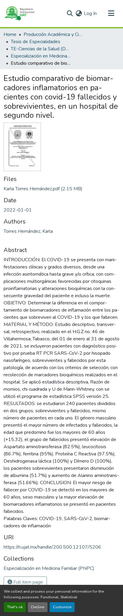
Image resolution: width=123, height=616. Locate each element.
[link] (61, 188)
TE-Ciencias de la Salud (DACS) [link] (40, 49)
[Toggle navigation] (111, 13)
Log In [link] (90, 13)
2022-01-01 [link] (18, 210)
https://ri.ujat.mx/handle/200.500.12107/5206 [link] (52, 547)
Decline (37, 607)
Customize (62, 607)
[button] (19, 13)
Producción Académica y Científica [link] (53, 34)
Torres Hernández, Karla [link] (28, 231)
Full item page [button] (27, 582)
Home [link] (10, 34)
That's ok (15, 607)
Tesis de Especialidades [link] (35, 41)
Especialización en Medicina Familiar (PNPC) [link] (40, 56)
